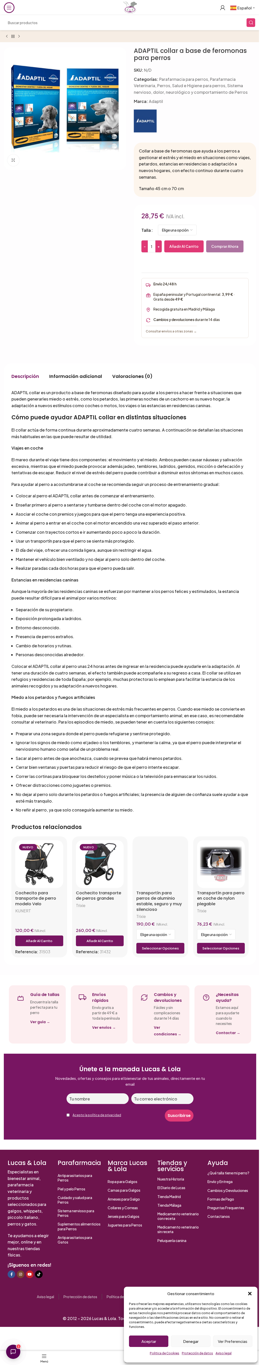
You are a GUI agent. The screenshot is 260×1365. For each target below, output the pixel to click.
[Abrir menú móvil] (9, 8)
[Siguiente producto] (19, 37)
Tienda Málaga (169, 1205)
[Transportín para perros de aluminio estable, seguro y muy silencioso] (160, 864)
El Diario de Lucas (171, 1187)
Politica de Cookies (164, 1353)
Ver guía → (40, 1021)
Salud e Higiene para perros (198, 85)
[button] (249, 1293)
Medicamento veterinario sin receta (178, 1229)
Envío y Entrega (220, 1181)
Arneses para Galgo (124, 1199)
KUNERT (23, 910)
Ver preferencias (232, 1341)
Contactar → (228, 1032)
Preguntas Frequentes (225, 1207)
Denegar (191, 1341)
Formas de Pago (220, 1199)
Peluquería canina (171, 1240)
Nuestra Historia (170, 1179)
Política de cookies (122, 1296)
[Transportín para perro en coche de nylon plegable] (221, 864)
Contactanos (218, 1216)
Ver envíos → (104, 1027)
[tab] (25, 376)
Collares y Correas (123, 1207)
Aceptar (148, 1341)
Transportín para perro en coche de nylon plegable (221, 898)
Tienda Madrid (169, 1196)
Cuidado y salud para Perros (75, 1199)
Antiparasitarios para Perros (75, 1177)
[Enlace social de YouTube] (30, 1274)
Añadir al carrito (184, 246)
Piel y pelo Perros (71, 1189)
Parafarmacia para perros (183, 79)
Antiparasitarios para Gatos (75, 1239)
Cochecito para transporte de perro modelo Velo (35, 898)
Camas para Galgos (124, 1190)
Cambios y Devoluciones (227, 1190)
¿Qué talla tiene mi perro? (228, 1173)
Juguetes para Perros (125, 1225)
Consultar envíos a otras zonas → (171, 331)
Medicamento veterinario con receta (178, 1216)
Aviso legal (224, 1353)
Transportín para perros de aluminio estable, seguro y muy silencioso (159, 901)
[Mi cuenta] (223, 8)
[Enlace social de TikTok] (39, 1274)
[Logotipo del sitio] (130, 7)
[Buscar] (251, 22)
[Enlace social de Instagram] (20, 1274)
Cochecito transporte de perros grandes (98, 895)
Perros (163, 85)
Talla (146, 230)
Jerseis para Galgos (123, 1216)
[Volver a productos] (13, 37)
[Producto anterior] (7, 37)
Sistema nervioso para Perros (76, 1213)
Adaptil (156, 101)
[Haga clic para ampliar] (13, 160)
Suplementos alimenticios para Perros (79, 1226)
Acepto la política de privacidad (97, 1115)
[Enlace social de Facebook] (11, 1274)
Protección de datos (197, 1353)
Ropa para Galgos (122, 1181)
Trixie (80, 905)
